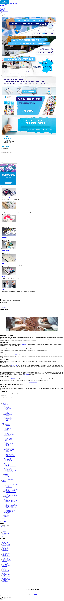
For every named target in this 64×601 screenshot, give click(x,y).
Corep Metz (4, 557)
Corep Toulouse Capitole (6, 576)
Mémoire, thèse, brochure (4, 405)
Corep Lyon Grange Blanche (6, 552)
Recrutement (4, 534)
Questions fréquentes (5, 530)
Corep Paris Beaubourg (5, 563)
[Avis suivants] (7, 156)
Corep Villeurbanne (5, 581)
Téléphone (2, 597)
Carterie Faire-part (3, 423)
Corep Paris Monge (5, 566)
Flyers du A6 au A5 (6, 197)
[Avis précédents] (7, 144)
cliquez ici (35, 594)
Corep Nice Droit (4, 561)
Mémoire (4, 276)
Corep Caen (4, 543)
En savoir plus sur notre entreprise (32, 332)
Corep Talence (4, 575)
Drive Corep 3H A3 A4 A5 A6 (5, 404)
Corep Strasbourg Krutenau (6, 574)
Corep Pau (3, 568)
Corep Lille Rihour (5, 548)
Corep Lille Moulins (5, 547)
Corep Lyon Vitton (5, 555)
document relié (24, 344)
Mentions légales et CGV (6, 535)
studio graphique (26, 374)
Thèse (3, 263)
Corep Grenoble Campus (6, 545)
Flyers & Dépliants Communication (5, 441)
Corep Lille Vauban (5, 550)
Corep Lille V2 (4, 549)
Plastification (4, 210)
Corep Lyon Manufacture (6, 553)
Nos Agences (3, 518)
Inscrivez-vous (3, 307)
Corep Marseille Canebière (6, 556)
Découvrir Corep (3, 508)
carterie (16, 354)
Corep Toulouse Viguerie (6, 579)
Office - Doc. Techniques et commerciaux (6, 457)
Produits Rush (4, 531)
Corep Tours (4, 580)
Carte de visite (5, 223)
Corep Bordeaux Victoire (6, 542)
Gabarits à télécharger (5, 533)
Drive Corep (4, 237)
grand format (13, 378)
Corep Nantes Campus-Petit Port (7, 559)
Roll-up (3, 289)
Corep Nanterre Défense (5, 558)
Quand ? (1, 598)
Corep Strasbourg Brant (5, 573)
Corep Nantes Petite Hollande (6, 560)
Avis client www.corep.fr (6, 536)
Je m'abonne (3, 526)
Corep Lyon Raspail (5, 554)
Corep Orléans (4, 562)
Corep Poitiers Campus (5, 570)
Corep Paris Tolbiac (5, 567)
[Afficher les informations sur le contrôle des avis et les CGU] (13, 141)
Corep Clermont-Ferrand (6, 544)
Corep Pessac (4, 569)
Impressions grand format (4, 481)
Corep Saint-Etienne (5, 572)
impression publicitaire (14, 365)
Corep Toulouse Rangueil (6, 578)
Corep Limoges (4, 551)
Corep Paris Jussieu (5, 564)
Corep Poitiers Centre (5, 571)
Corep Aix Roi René (5, 540)
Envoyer (2, 599)
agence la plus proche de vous (33, 382)
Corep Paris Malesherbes (6, 565)
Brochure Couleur (5, 250)
